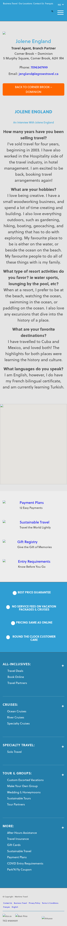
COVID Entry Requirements (25, 863)
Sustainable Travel (34, 522)
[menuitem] (10, 3)
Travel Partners (17, 683)
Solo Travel (14, 752)
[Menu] (58, 13)
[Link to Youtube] (51, 896)
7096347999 (39, 67)
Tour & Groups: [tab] (17, 773)
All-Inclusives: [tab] (17, 664)
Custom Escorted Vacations (25, 780)
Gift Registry (27, 541)
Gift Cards (14, 845)
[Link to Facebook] (45, 896)
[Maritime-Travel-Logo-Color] (14, 13)
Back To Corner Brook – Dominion (33, 89)
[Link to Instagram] (56, 896)
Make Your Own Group (22, 786)
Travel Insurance (18, 839)
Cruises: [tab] (10, 704)
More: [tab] (8, 826)
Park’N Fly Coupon (19, 869)
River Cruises (15, 717)
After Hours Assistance (22, 833)
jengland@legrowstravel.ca (38, 74)
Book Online (16, 677)
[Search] (50, 14)
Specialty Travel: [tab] (19, 745)
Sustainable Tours (19, 798)
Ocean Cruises (16, 711)
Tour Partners (16, 804)
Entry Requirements (34, 561)
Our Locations (25, 3)
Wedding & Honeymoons (24, 792)
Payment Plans (32, 502)
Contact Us (38, 3)
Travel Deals (15, 671)
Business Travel (10, 3)
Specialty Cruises (18, 723)
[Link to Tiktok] (61, 896)
